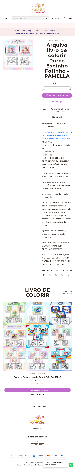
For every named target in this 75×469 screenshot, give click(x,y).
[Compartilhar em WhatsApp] (56, 275)
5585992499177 (37, 444)
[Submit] (47, 18)
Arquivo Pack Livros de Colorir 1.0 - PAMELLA (37, 377)
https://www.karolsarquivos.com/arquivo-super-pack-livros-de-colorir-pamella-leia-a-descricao (57, 135)
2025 (38, 31)
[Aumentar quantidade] (70, 89)
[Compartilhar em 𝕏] (50, 275)
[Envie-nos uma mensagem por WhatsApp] (71, 465)
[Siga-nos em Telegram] (41, 428)
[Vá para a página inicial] (37, 8)
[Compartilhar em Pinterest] (62, 275)
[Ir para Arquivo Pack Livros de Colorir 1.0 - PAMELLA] (37, 336)
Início (17, 31)
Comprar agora (37, 394)
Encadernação (27, 31)
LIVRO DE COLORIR (50, 31)
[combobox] (30, 18)
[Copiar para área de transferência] (68, 275)
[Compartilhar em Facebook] (44, 275)
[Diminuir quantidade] (44, 89)
